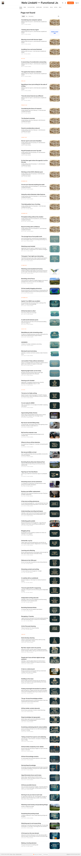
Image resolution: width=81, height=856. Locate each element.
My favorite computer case (29, 432)
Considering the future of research (31, 108)
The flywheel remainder (28, 118)
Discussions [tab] (31, 16)
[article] (40, 23)
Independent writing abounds (29, 597)
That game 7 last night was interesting (32, 256)
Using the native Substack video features (33, 194)
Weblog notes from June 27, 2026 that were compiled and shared (34, 22)
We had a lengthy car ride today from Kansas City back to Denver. (33, 580)
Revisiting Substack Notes (29, 607)
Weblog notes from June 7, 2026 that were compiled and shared (33, 51)
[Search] (62, 3)
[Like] (22, 26)
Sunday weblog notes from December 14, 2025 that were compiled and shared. (33, 197)
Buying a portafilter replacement (30, 491)
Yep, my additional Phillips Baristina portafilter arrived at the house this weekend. (34, 454)
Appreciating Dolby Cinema (29, 413)
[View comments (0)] (30, 26)
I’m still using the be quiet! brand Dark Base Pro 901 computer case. (32, 435)
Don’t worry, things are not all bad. (28, 312)
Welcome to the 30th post (28, 560)
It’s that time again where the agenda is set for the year (34, 161)
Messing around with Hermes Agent (31, 39)
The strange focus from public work (31, 236)
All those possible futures (28, 785)
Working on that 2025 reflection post (32, 172)
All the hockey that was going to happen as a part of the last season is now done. (34, 749)
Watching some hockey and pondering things (34, 804)
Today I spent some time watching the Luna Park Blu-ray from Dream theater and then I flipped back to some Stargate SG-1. (34, 543)
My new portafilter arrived (28, 452)
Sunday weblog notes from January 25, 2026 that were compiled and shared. (33, 143)
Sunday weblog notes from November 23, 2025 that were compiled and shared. (33, 229)
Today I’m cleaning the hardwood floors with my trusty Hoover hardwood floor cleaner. (33, 640)
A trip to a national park (28, 669)
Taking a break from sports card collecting (33, 737)
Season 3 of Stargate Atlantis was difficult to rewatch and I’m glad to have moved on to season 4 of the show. (34, 363)
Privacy (11, 854)
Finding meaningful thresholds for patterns (33, 688)
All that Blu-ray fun (26, 540)
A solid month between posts (29, 320)
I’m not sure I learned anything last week (32, 184)
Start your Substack (38, 854)
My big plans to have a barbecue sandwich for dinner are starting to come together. (33, 533)
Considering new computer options (31, 20)
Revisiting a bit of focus (28, 278)
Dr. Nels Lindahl (28, 24)
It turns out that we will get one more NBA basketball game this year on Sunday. (34, 729)
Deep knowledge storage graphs (30, 717)
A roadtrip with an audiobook (29, 578)
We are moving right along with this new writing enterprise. (34, 562)
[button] (21, 7)
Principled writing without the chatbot (32, 217)
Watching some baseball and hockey (32, 269)
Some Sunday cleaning (27, 638)
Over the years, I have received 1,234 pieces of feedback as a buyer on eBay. (34, 739)
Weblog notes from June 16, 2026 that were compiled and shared (34, 32)
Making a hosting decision (29, 843)
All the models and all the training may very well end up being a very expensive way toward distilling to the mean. (33, 681)
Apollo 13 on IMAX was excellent (30, 301)
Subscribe (70, 2)
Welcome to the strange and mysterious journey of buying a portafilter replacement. (34, 494)
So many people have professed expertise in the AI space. (33, 758)
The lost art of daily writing (29, 393)
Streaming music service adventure (31, 481)
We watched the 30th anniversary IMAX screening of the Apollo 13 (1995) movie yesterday (33, 303)
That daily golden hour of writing (30, 204)
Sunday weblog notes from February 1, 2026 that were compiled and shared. (33, 130)
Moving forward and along (29, 351)
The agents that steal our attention (31, 72)
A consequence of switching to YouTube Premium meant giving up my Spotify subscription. (33, 484)
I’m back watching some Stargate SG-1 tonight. (31, 571)
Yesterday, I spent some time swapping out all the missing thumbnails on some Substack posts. (34, 600)
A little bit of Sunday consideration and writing (31, 344)
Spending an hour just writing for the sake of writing (34, 85)
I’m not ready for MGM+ (28, 403)
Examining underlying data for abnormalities (34, 727)
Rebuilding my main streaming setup (31, 332)
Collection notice (19, 854)
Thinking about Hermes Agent (30, 29)
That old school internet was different (32, 96)
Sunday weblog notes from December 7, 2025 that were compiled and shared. (33, 206)
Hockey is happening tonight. (27, 806)
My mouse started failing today (30, 422)
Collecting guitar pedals (28, 521)
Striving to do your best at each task (31, 795)
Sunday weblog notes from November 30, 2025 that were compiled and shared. (33, 219)
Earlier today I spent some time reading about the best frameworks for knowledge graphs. (33, 719)
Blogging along (25, 531)
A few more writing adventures (30, 501)
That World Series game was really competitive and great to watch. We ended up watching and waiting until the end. (34, 258)
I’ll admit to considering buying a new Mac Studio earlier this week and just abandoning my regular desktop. (34, 335)
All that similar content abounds (30, 708)
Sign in (77, 2)
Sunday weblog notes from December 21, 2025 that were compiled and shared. (33, 187)
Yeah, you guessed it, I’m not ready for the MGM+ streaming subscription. (34, 405)
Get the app (45, 854)
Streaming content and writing (30, 569)
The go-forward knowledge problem (31, 698)
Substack (68, 854)
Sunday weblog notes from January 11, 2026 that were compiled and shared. (33, 164)
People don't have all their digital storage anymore (33, 658)
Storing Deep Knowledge (28, 765)
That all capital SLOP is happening (31, 588)
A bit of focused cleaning (28, 626)
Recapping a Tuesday (27, 616)
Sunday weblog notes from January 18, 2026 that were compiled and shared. (33, 153)
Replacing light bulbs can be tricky (31, 370)
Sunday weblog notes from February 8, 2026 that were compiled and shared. (33, 120)
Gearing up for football (27, 380)
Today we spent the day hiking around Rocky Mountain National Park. (33, 464)
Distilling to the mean (27, 679)
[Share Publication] (65, 3)
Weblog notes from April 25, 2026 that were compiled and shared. (34, 88)
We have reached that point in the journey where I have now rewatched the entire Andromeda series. (34, 701)
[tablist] (27, 16)
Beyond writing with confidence (30, 226)
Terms (14, 854)
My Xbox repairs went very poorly (31, 647)
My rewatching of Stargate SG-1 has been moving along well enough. (34, 444)
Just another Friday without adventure (32, 361)
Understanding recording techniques (32, 511)
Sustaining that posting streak (30, 813)
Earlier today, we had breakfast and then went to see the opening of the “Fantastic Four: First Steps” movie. (33, 415)
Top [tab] (26, 16)
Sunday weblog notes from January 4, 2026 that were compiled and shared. (33, 174)
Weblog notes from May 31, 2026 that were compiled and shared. (34, 64)
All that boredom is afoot (28, 311)
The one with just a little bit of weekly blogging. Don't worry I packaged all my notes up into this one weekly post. (34, 281)
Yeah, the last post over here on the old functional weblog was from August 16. (33, 322)
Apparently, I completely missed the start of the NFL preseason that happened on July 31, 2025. (32, 383)
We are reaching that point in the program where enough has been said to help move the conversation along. (34, 553)
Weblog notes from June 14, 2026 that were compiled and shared (34, 42)
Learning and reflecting (28, 550)
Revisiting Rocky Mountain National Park (33, 462)
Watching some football (28, 246)
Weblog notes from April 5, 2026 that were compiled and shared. (33, 98)
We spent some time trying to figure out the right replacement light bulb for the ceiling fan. (32, 373)
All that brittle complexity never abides (32, 746)
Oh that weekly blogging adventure (31, 288)
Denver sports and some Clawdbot (31, 141)
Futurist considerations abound (30, 128)
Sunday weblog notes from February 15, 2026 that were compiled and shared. (33, 111)
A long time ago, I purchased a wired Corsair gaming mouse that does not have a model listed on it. (34, 425)
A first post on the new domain (30, 833)
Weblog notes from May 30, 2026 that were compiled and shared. (34, 74)
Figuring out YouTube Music (29, 472)
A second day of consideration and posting (33, 62)
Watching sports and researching (31, 823)
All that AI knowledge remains (30, 756)
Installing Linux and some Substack (31, 49)
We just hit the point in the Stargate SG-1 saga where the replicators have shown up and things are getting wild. (33, 523)
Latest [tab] (23, 16)
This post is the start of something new (29, 844)
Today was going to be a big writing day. (30, 628)
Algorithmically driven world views (31, 775)
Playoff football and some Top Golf (31, 150)
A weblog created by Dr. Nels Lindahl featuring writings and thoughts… (34, 816)
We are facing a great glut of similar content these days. (33, 710)
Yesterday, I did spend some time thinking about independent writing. (34, 590)
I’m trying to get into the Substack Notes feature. (31, 609)
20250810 (24, 342)
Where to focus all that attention (30, 442)
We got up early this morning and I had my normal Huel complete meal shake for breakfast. (33, 671)
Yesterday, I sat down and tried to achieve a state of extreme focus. (34, 353)
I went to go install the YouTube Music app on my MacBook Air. (34, 474)
